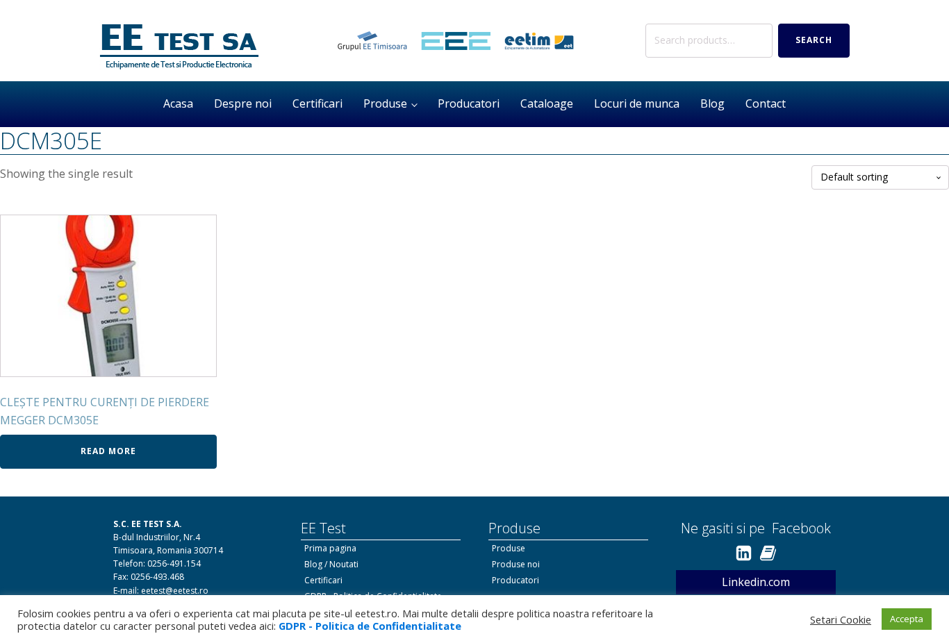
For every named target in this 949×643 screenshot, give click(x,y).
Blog (712, 103)
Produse (385, 103)
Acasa (178, 103)
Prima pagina (330, 548)
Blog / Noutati (331, 564)
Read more (108, 451)
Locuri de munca (636, 103)
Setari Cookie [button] (840, 619)
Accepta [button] (906, 618)
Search (813, 40)
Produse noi (516, 564)
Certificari (317, 103)
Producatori (469, 103)
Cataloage (546, 103)
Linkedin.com (756, 582)
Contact (765, 103)
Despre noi (243, 103)
